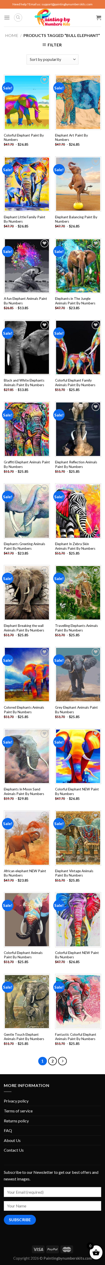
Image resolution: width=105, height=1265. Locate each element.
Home (11, 35)
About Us (12, 1140)
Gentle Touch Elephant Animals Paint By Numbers (24, 1036)
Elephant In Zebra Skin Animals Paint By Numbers (75, 546)
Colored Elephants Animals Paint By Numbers (24, 709)
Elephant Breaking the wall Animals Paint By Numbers (24, 628)
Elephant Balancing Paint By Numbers (76, 219)
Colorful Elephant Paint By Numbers (24, 137)
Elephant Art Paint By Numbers (71, 137)
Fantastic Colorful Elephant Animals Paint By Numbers (75, 1036)
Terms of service (18, 1110)
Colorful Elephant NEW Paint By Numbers (77, 791)
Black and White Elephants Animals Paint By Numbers (24, 382)
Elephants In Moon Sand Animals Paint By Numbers (24, 791)
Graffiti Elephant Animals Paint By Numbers (27, 464)
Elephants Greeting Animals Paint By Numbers (24, 546)
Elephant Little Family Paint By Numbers (24, 219)
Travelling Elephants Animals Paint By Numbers (76, 628)
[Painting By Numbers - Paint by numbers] (52, 17)
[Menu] (7, 17)
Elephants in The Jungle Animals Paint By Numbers (75, 301)
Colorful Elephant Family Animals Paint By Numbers (75, 382)
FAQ (8, 1130)
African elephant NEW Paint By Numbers (25, 873)
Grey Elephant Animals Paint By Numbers (76, 709)
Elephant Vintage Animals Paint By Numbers (74, 873)
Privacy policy (16, 1100)
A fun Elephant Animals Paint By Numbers (25, 301)
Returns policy (16, 1120)
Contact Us (14, 1150)
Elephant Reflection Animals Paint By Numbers (76, 464)
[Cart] (98, 17)
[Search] (18, 18)
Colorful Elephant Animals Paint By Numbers (23, 955)
